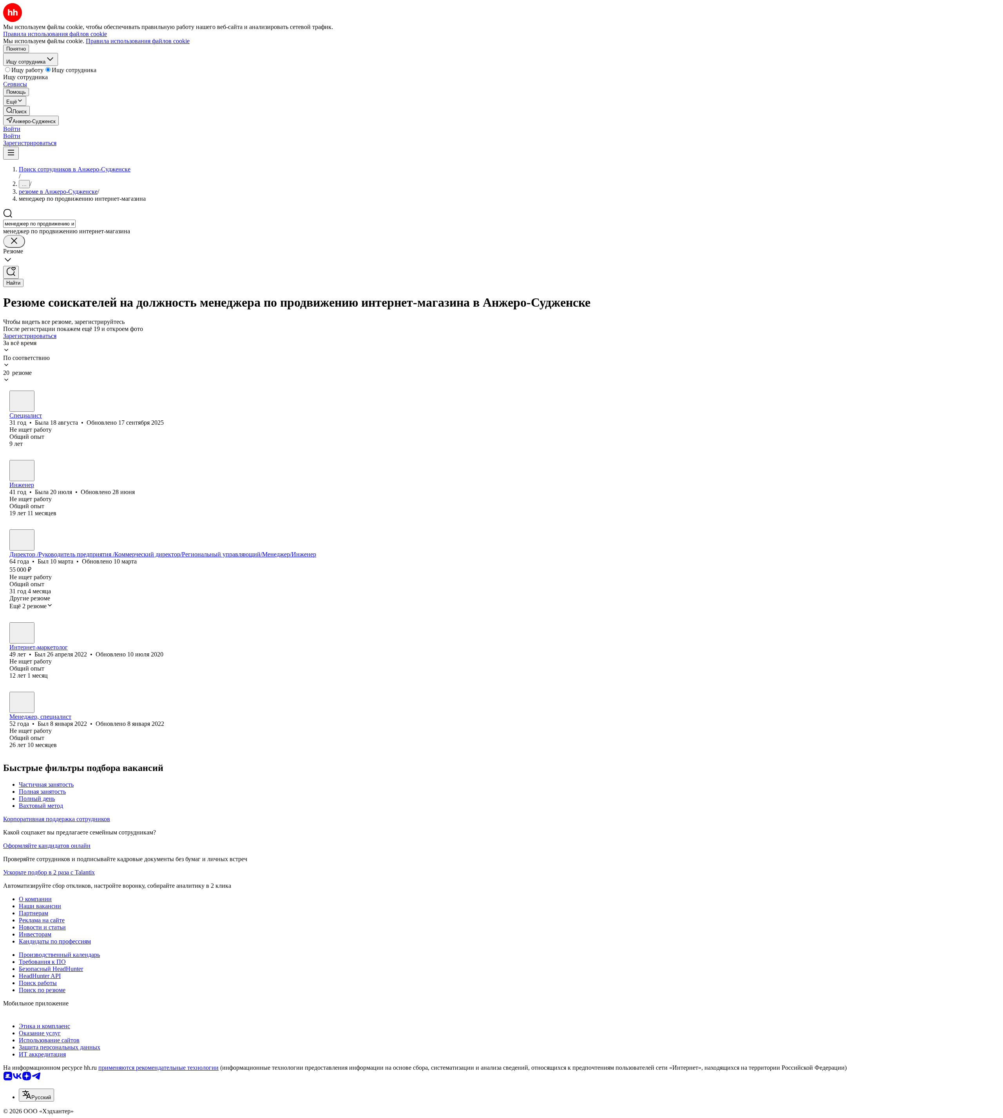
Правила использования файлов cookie (138, 41)
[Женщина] (21, 401)
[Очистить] (14, 241)
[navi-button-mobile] (11, 153)
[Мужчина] (21, 540)
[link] (16, 111)
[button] (11, 128)
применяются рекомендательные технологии (158, 1067)
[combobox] (39, 224)
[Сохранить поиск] (11, 272)
